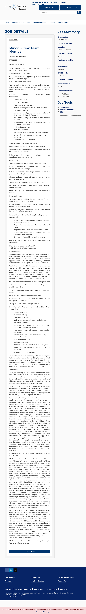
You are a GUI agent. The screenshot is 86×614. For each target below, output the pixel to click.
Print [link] (61, 112)
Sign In (48, 7)
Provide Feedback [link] (67, 110)
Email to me (64, 108)
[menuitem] (7, 22)
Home (7, 22)
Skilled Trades (63, 22)
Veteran (52, 22)
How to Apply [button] (30, 551)
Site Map (8, 589)
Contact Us (64, 2)
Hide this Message (43, 612)
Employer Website (65, 43)
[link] (15, 7)
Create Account (69, 7)
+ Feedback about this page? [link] (70, 115)
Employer (26, 22)
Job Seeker (16, 22)
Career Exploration (40, 22)
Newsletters (36, 2)
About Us (56, 2)
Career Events (47, 2)
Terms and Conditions (23, 589)
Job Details (13, 40)
